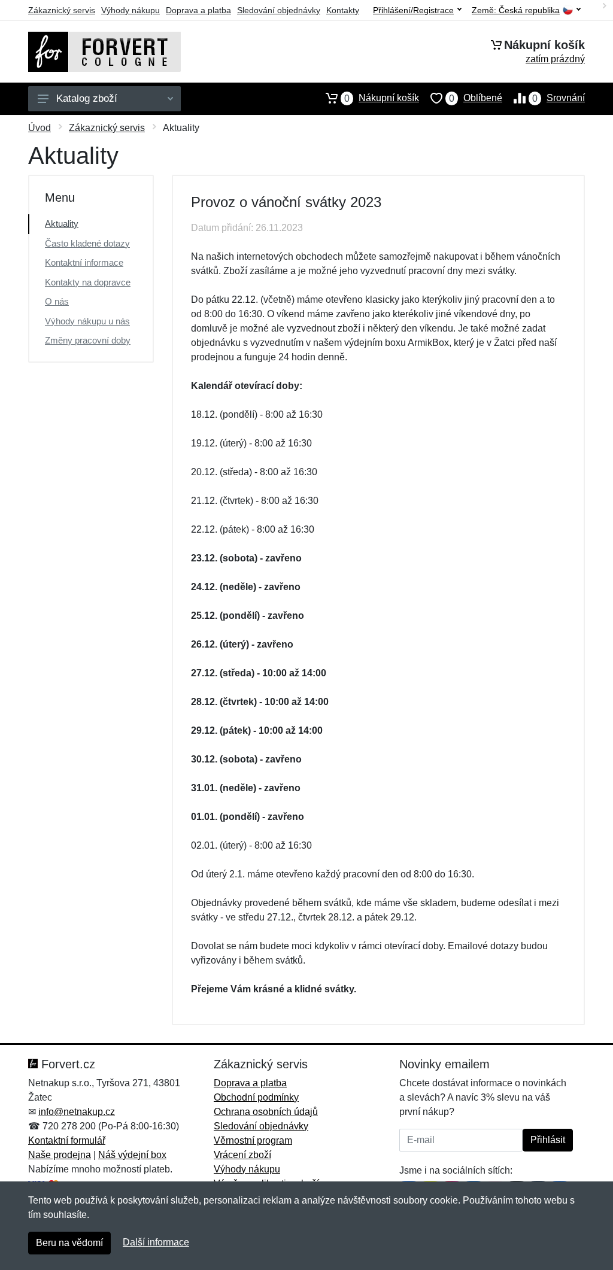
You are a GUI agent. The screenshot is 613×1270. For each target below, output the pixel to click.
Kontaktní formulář (66, 1140)
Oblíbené (475, 98)
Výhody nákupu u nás (87, 321)
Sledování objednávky (278, 10)
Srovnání (558, 98)
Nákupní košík (381, 98)
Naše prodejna (59, 1155)
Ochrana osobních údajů (266, 1112)
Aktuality (61, 223)
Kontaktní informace (84, 262)
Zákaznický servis (61, 10)
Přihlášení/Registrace (413, 10)
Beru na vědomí (69, 1243)
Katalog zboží (86, 98)
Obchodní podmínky (256, 1097)
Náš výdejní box (132, 1155)
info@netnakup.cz (76, 1112)
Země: (516, 10)
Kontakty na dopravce (88, 282)
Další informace (156, 1242)
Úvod (39, 128)
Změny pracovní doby (88, 340)
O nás (57, 301)
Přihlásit (547, 1140)
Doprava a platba (198, 10)
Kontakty (342, 10)
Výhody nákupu (130, 10)
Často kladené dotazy (87, 243)
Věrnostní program (253, 1140)
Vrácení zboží (242, 1155)
